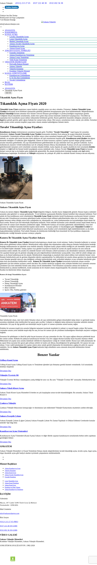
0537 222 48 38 (40, 3)
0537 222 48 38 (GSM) (8, 526)
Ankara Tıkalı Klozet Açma (12, 388)
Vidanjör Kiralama (16, 69)
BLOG (7, 82)
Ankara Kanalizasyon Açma (12, 468)
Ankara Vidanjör (15, 66)
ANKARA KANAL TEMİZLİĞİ (17, 50)
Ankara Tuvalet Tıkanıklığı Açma (22, 44)
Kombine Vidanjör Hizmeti (19, 71)
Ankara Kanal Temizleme (12, 483)
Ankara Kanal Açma (17, 48)
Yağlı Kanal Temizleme (18, 60)
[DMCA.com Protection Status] (12, 561)
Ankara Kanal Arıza (10, 485)
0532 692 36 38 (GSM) (8, 530)
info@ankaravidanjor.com (9, 513)
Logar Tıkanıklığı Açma (18, 39)
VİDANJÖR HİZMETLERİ (15, 62)
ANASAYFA (10, 30)
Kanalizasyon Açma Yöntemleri (14, 431)
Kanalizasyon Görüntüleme (19, 75)
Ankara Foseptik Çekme (10, 416)
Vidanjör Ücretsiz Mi (9, 375)
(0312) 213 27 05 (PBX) (9, 522)
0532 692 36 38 (56, 3)
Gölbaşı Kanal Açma (9, 360)
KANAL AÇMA (11, 34)
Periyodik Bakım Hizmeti (19, 64)
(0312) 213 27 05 (22, 3)
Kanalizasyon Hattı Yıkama (12, 487)
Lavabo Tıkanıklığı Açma (19, 37)
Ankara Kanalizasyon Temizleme (21, 55)
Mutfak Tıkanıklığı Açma (18, 41)
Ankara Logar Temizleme (19, 57)
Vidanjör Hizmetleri (10, 470)
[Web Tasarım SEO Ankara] (48, 554)
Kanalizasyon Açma (16, 46)
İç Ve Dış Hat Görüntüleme (19, 78)
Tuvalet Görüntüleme (17, 80)
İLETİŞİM (9, 84)
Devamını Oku (5, 371)
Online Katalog (12, 7)
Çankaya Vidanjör (8, 403)
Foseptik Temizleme (16, 53)
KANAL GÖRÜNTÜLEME (16, 73)
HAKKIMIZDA (11, 32)
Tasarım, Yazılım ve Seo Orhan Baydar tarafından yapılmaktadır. (48, 549)
